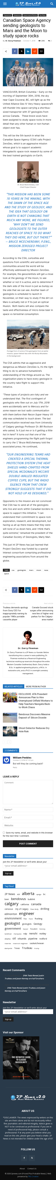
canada (36, 904)
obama (7, 939)
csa (13, 570)
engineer (26, 913)
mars (31, 570)
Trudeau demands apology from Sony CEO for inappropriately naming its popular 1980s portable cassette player (15, 613)
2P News (10, 894)
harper (25, 929)
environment (13, 918)
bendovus (18, 898)
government (13, 928)
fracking (38, 918)
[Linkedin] (28, 51)
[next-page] (9, 742)
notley (42, 933)
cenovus (9, 908)
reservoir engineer (20, 943)
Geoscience (17, 15)
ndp (25, 933)
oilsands (22, 938)
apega (38, 894)
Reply (15, 767)
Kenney (42, 929)
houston (33, 929)
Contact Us (31, 1168)
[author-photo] (28, 644)
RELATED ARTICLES (14, 686)
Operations (7, 15)
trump (36, 948)
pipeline (32, 938)
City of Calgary (21, 909)
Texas (17, 948)
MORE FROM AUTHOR (36, 686)
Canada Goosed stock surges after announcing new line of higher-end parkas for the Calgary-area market (41, 613)
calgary (12, 903)
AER (18, 894)
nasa (46, 570)
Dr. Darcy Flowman (13, 41)
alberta (28, 893)
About (22, 1168)
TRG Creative (33, 1176)
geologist (12, 923)
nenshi (33, 933)
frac (25, 919)
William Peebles (22, 757)
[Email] (41, 51)
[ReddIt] (34, 51)
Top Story (42, 15)
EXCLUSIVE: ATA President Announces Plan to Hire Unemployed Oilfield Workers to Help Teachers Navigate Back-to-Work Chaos (36, 701)
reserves (8, 943)
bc (44, 894)
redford (43, 938)
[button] (4, 4)
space (6, 573)
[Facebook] (15, 51)
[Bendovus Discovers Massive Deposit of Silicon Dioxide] (10, 718)
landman (8, 934)
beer (7, 899)
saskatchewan (37, 943)
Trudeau (27, 948)
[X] (21, 51)
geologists (22, 570)
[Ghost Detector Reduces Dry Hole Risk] (10, 731)
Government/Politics (30, 15)
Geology (38, 923)
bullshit (31, 899)
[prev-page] (4, 742)
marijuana (17, 934)
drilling (44, 908)
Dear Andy (34, 909)
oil (14, 938)
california (25, 904)
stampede (8, 948)
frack (31, 919)
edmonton (11, 913)
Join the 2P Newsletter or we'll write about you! (25, 861)
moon (38, 570)
